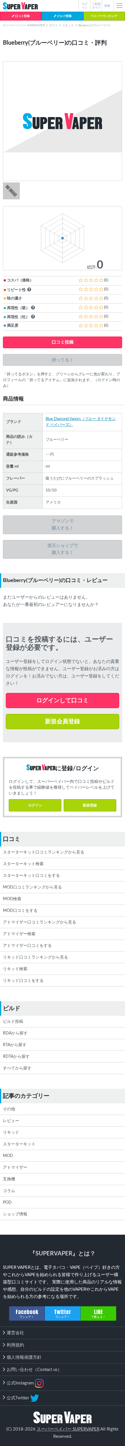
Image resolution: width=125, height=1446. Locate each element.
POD (7, 1203)
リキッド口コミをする (23, 981)
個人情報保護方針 (24, 1357)
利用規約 (15, 1345)
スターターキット (19, 1144)
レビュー (11, 1121)
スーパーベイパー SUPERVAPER (24, 25)
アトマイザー (15, 1167)
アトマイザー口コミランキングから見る (39, 922)
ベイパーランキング (104, 16)
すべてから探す (17, 1068)
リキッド (68, 25)
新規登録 (90, 805)
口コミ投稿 (22, 16)
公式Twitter (18, 1398)
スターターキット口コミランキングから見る (43, 852)
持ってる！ (63, 359)
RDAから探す (15, 1033)
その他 (9, 1109)
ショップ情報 (15, 1214)
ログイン (35, 805)
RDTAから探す (16, 1057)
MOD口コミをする (20, 911)
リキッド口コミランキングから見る (35, 957)
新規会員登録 (62, 721)
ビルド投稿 (64, 16)
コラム (9, 1191)
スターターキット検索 (23, 864)
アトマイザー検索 (19, 934)
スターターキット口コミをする (31, 876)
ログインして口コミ (62, 700)
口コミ (53, 25)
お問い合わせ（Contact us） (34, 1369)
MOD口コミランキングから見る (32, 887)
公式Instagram (21, 1383)
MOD (8, 1156)
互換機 (9, 1179)
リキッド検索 (15, 969)
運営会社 (15, 1333)
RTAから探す (14, 1045)
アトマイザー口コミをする (27, 946)
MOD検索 (12, 899)
